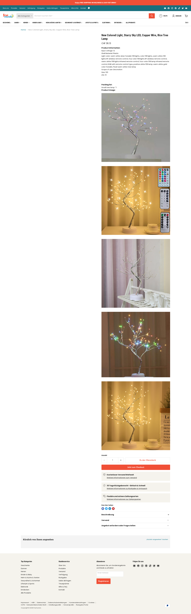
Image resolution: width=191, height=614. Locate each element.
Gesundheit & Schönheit (73, 22)
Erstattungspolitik (55, 605)
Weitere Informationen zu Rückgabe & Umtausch (127, 488)
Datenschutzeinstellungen (57, 602)
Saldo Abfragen (52, 8)
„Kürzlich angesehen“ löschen (157, 539)
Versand (22, 8)
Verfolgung (31, 8)
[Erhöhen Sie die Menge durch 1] (121, 460)
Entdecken (118, 22)
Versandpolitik (68, 605)
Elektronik (106, 22)
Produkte (14, 8)
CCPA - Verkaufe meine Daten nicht (33, 605)
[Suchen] (152, 15)
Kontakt (83, 8)
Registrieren (103, 581)
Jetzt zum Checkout (135, 467)
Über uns (6, 8)
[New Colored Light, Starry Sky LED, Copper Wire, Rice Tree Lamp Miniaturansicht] (25, 39)
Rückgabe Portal (82, 605)
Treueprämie (64, 8)
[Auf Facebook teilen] (102, 508)
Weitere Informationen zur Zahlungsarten (124, 499)
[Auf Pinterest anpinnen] (113, 508)
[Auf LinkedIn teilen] (109, 508)
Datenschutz (41, 602)
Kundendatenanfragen (77, 602)
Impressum (25, 602)
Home (23, 30)
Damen (16, 22)
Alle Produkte (130, 22)
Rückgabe (41, 8)
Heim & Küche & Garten (53, 22)
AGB (33, 602)
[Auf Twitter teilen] (106, 508)
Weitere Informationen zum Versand (122, 477)
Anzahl (104, 455)
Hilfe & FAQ (74, 8)
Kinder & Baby (37, 22)
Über (186, 22)
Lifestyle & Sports (91, 22)
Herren (25, 22)
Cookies (91, 602)
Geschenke (6, 22)
